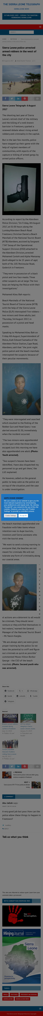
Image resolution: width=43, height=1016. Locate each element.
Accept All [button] (23, 515)
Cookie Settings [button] (10, 515)
